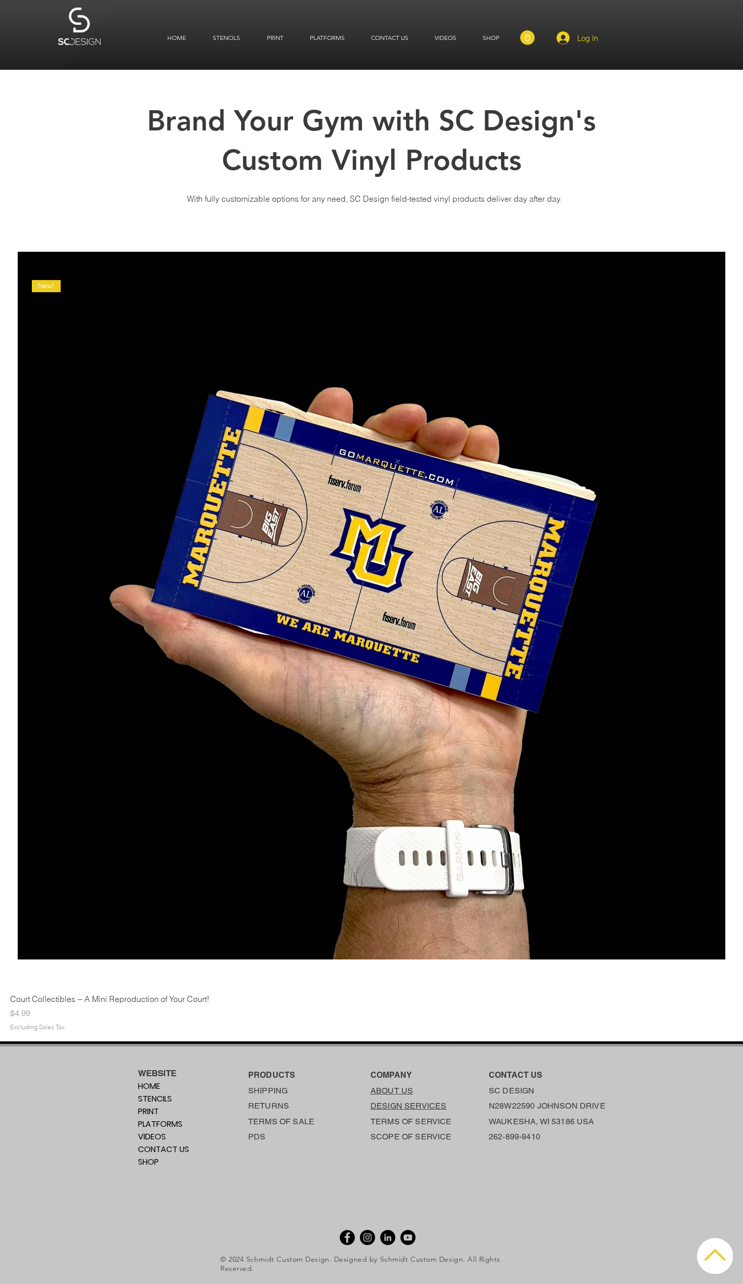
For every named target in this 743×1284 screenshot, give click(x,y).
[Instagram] (367, 1237)
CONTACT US (163, 1149)
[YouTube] (407, 1237)
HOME (149, 1086)
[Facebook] (347, 1237)
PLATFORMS (160, 1124)
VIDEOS (152, 1136)
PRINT (148, 1111)
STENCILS (155, 1099)
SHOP (148, 1162)
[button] (527, 37)
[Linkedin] (387, 1237)
